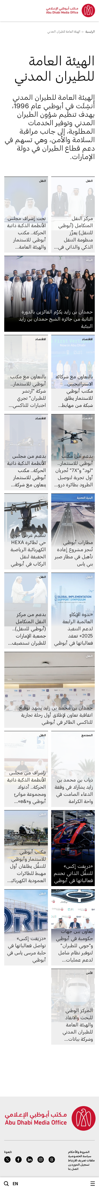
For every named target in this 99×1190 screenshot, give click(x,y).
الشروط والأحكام (78, 1151)
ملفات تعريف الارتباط (81, 1160)
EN (15, 1183)
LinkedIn (29, 1159)
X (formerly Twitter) (7, 1159)
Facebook (18, 1159)
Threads (52, 1159)
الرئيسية (90, 31)
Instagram (40, 1159)
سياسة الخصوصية (79, 1156)
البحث (6, 1183)
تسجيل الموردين (78, 1164)
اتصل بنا (73, 1168)
